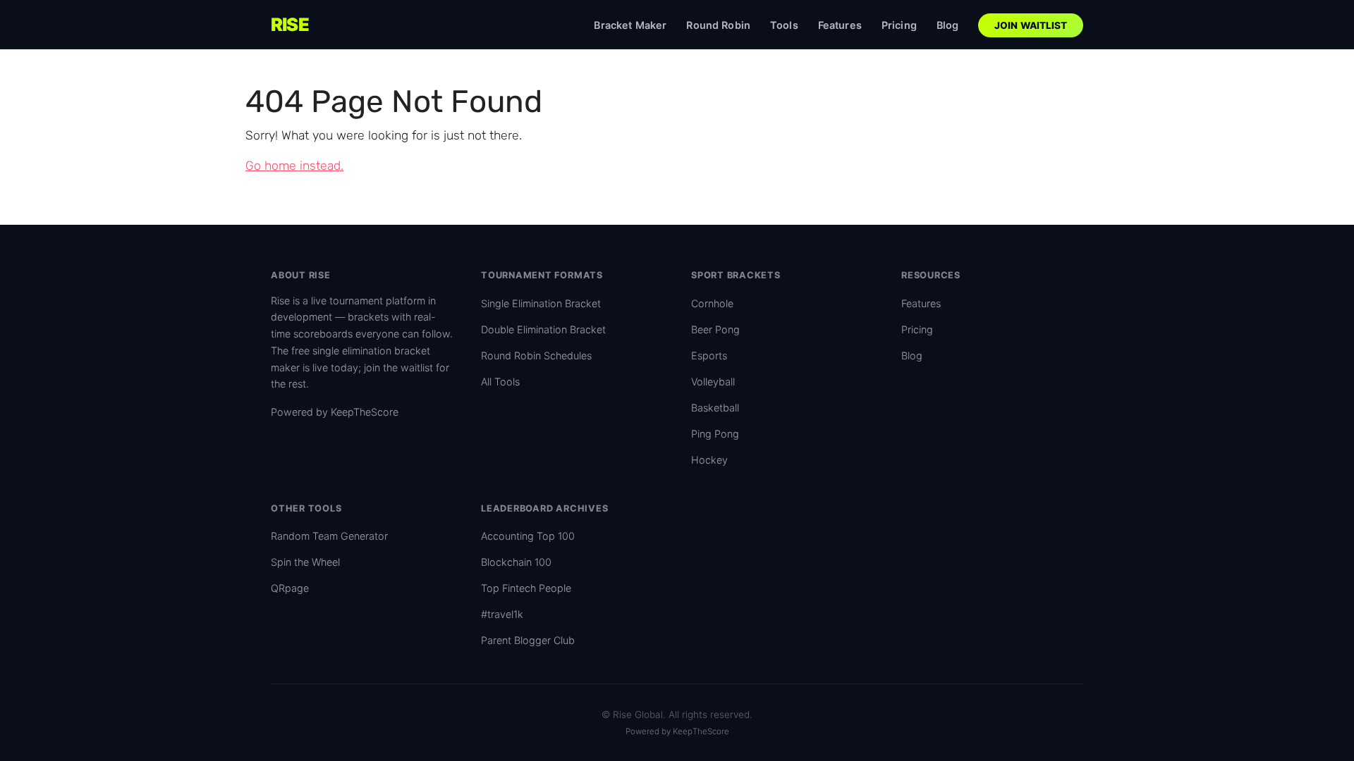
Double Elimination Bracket (543, 329)
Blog (948, 25)
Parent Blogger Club (528, 640)
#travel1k (502, 614)
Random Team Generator (329, 536)
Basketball (715, 408)
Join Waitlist (1031, 25)
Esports (709, 355)
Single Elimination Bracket (541, 303)
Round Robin (718, 25)
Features (840, 25)
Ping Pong (715, 434)
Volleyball (713, 382)
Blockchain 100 (516, 562)
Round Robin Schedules (536, 355)
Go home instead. (294, 166)
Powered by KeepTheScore (334, 412)
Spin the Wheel (305, 562)
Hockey (709, 460)
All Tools (500, 382)
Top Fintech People (526, 588)
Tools (784, 25)
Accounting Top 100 (528, 536)
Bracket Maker (630, 25)
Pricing (899, 25)
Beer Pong (715, 329)
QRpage (290, 588)
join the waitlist (398, 367)
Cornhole (712, 303)
